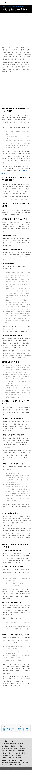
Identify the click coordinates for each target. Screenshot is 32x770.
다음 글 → (23, 728)
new (6, 6)
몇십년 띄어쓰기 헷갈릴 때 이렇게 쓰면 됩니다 (12, 764)
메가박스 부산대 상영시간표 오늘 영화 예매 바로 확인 (14, 748)
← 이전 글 (8, 728)
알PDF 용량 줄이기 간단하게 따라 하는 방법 (12, 746)
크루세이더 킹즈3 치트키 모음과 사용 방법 (11, 755)
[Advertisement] (16, 30)
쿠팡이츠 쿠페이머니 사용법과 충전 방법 (16, 6)
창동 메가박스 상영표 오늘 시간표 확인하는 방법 (13, 750)
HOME (2, 6)
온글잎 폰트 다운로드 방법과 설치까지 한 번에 (12, 760)
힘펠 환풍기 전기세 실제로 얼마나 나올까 (11, 757)
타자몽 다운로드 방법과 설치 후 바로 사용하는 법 (13, 743)
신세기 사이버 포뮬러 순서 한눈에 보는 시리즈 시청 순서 (15, 762)
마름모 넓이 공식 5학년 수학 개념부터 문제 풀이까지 (14, 753)
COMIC (4, 2)
